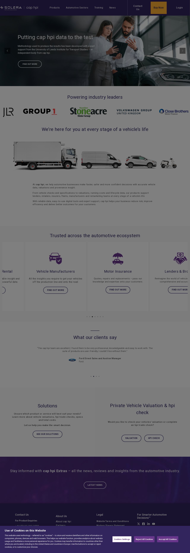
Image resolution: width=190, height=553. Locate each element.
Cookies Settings (122, 539)
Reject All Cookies (144, 539)
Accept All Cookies (168, 539)
